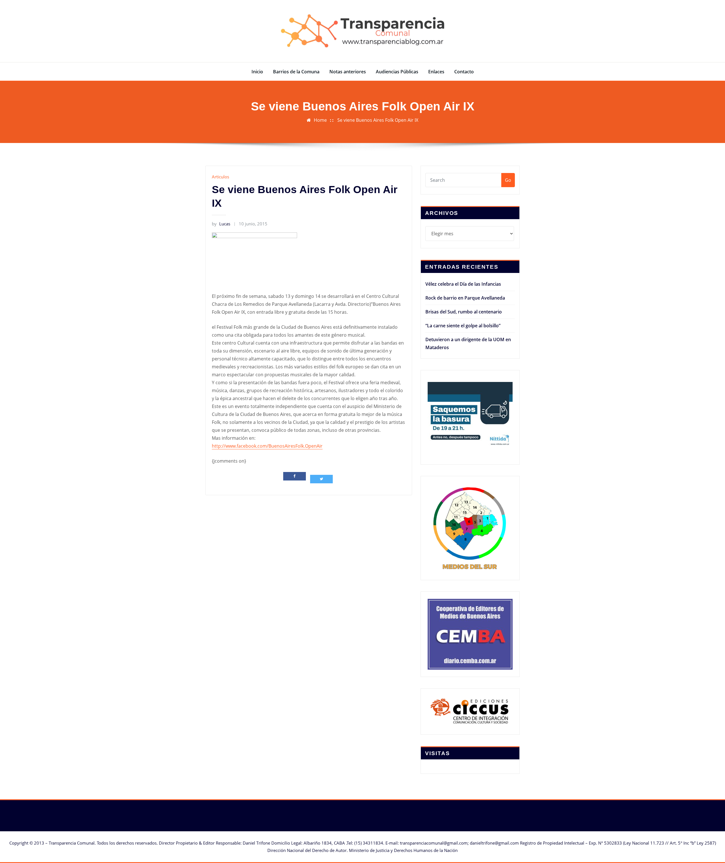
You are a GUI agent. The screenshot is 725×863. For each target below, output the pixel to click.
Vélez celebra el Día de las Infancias (463, 284)
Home (320, 120)
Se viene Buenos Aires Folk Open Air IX (377, 120)
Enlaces (436, 72)
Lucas (221, 224)
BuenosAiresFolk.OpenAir (267, 446)
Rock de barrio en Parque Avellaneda (465, 298)
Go (508, 180)
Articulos (220, 177)
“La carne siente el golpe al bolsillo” (462, 325)
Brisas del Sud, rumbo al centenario (463, 312)
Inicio (257, 72)
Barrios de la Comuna (296, 72)
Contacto (464, 72)
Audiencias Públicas (397, 72)
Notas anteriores (347, 72)
